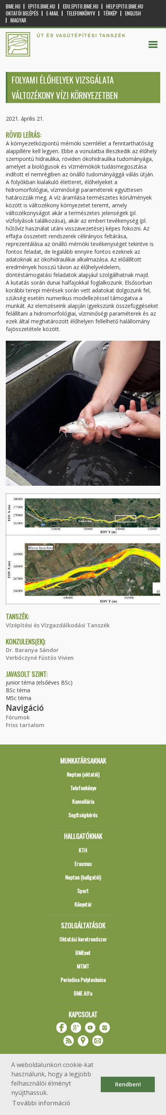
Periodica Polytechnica (83, 979)
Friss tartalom (25, 725)
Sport (83, 890)
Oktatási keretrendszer (83, 939)
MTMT (83, 966)
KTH (83, 850)
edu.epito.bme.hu (80, 6)
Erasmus (83, 863)
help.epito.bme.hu (124, 6)
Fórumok (18, 717)
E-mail (52, 13)
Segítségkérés (83, 815)
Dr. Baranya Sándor (32, 650)
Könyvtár (83, 904)
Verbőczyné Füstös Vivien (40, 657)
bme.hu (13, 6)
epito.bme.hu (41, 6)
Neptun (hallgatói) (83, 877)
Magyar (18, 20)
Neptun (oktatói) (83, 774)
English (133, 13)
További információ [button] (41, 1103)
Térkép (110, 13)
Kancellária (83, 801)
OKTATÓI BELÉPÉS (22, 13)
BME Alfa (83, 993)
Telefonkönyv (80, 13)
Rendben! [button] (128, 1084)
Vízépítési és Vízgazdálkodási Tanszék (58, 625)
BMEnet (83, 952)
